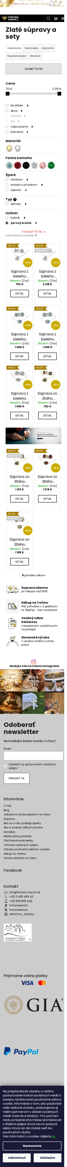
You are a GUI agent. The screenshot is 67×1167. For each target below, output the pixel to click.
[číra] (34, 165)
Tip (15, 121)
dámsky (18, 204)
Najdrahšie (48, 48)
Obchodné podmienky (18, 840)
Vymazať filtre (32, 232)
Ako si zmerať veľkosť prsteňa (23, 827)
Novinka (18, 116)
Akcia (16, 111)
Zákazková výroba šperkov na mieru (27, 814)
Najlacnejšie (31, 48)
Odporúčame (22, 127)
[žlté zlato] (9, 148)
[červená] (17, 165)
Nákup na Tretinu (15, 854)
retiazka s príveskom (27, 185)
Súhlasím (47, 1158)
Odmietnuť (16, 1158)
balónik (18, 218)
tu (53, 1136)
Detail (19, 293)
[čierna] (26, 165)
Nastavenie (32, 1146)
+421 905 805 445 (20, 901)
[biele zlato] (17, 148)
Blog (6, 810)
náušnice (19, 179)
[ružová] (43, 165)
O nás (7, 806)
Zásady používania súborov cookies (27, 849)
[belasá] (9, 165)
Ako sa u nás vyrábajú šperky (22, 823)
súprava (19, 190)
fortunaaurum (18, 905)
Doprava (9, 819)
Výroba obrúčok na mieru (20, 858)
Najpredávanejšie (16, 55)
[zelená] (51, 165)
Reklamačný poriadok (17, 836)
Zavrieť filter (34, 69)
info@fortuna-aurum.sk (24, 892)
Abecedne (35, 55)
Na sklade (19, 105)
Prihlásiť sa (16, 778)
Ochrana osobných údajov (21, 845)
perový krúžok (24, 223)
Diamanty (19, 132)
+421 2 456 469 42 (21, 896)
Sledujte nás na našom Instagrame (34, 666)
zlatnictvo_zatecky (21, 914)
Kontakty (9, 832)
